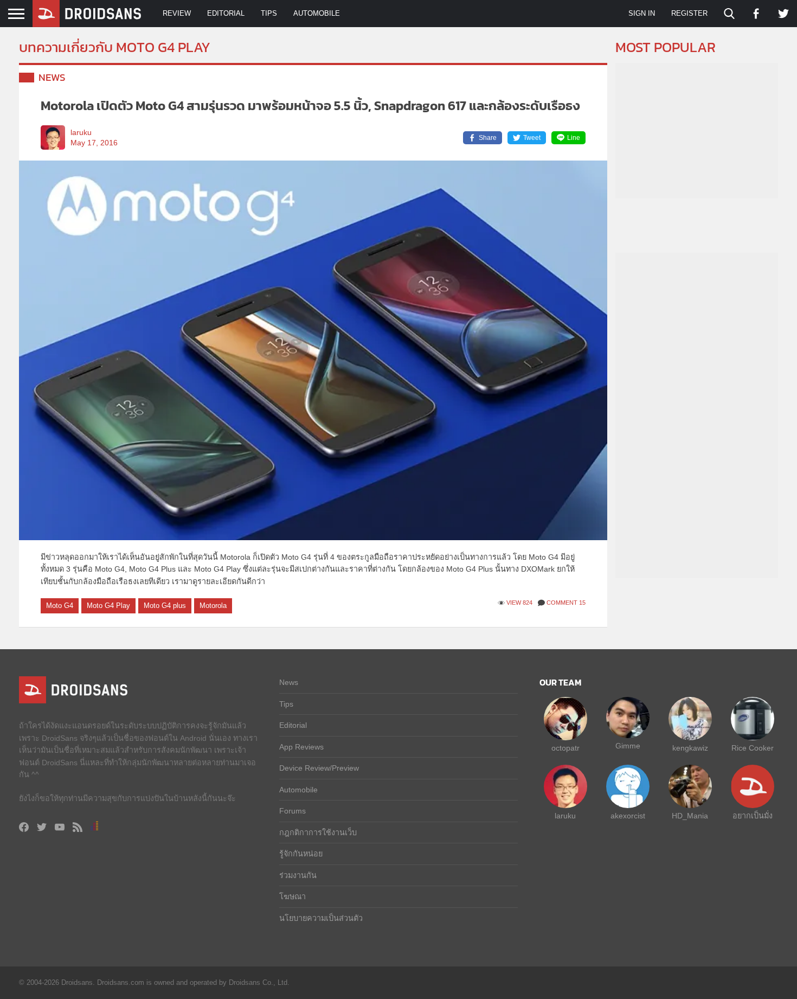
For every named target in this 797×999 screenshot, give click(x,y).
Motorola (213, 605)
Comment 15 (566, 602)
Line (573, 138)
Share (488, 138)
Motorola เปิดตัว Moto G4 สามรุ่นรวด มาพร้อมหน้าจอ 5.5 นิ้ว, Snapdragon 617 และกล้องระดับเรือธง (310, 105)
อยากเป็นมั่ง (752, 815)
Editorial (226, 13)
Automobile (316, 13)
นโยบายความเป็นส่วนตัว (321, 918)
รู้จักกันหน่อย (301, 853)
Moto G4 (59, 605)
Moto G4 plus (165, 605)
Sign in (641, 13)
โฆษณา (292, 896)
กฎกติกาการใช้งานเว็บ (318, 832)
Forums (292, 810)
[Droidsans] (87, 13)
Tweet (532, 138)
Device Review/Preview (319, 768)
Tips (269, 13)
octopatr (565, 748)
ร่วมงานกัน (298, 875)
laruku (81, 133)
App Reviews (301, 746)
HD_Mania (690, 815)
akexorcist (627, 815)
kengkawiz (690, 748)
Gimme (627, 745)
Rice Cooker (752, 748)
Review (177, 13)
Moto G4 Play (108, 605)
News (52, 77)
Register (689, 13)
